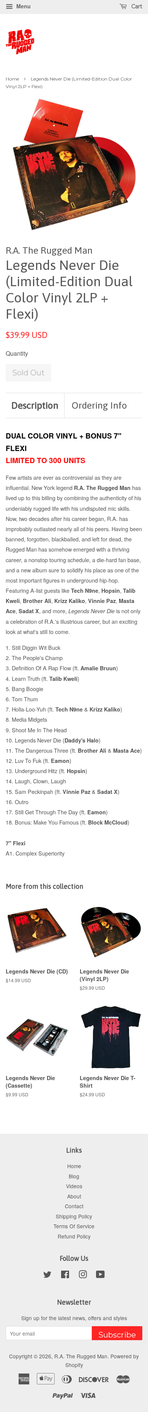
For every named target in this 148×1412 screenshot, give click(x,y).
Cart (136, 6)
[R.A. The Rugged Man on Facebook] (65, 1275)
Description (34, 405)
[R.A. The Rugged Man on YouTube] (100, 1275)
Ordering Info (99, 405)
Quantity (17, 353)
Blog (74, 1176)
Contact (74, 1206)
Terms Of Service (74, 1226)
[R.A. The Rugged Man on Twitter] (47, 1275)
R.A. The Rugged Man (80, 1356)
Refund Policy (74, 1236)
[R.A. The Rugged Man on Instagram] (83, 1275)
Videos (74, 1186)
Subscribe (117, 1334)
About (74, 1196)
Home (12, 79)
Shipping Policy (74, 1216)
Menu (23, 6)
